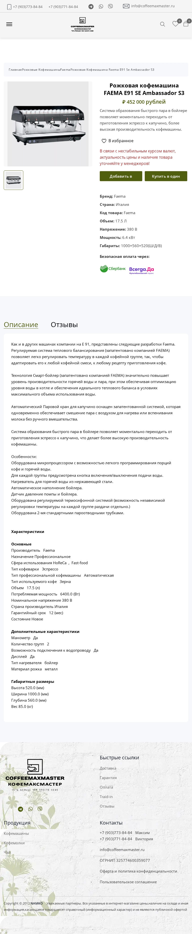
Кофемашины (16, 833)
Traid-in (106, 796)
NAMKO (36, 903)
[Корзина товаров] (186, 24)
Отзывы (107, 806)
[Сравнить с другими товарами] (175, 24)
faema (65, 69)
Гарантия (108, 777)
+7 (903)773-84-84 (27, 6)
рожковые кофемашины (41, 69)
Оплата (106, 787)
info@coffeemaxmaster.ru (153, 6)
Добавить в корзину (121, 177)
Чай (7, 852)
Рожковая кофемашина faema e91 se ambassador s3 (112, 69)
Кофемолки (14, 842)
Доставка (108, 768)
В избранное (121, 140)
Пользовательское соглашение (128, 881)
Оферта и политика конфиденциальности (138, 871)
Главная (15, 69)
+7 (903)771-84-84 (63, 6)
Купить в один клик (166, 177)
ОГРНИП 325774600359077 (125, 860)
